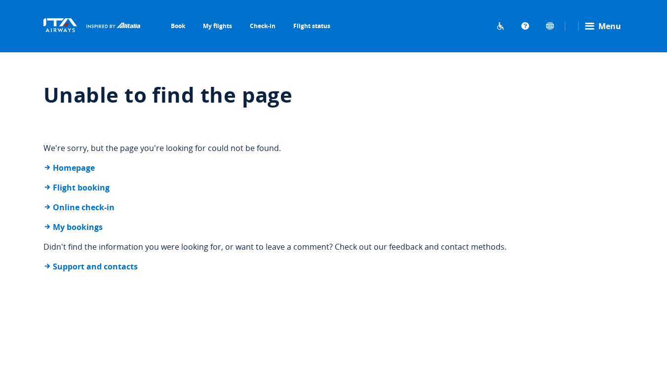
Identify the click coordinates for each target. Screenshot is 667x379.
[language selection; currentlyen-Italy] (550, 26)
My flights (217, 26)
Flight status (311, 26)
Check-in (262, 26)
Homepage (74, 167)
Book (178, 26)
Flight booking (81, 187)
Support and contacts (95, 266)
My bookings (78, 227)
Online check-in (84, 207)
